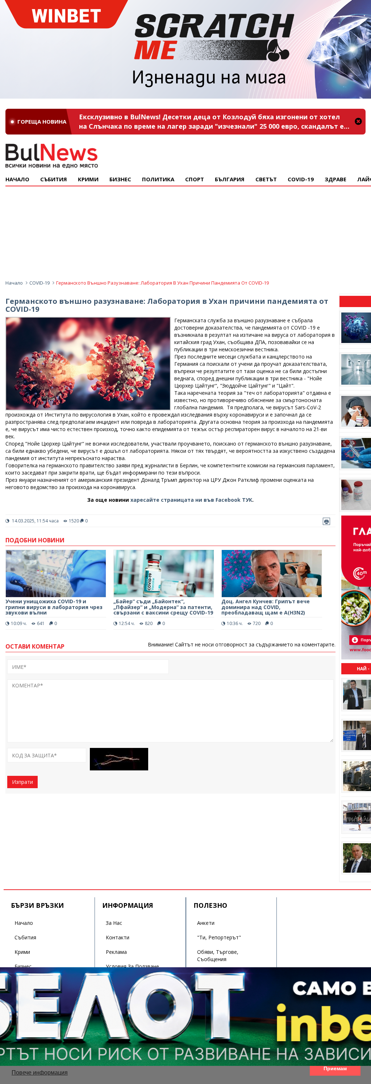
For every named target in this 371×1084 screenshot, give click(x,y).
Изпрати (22, 781)
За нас (114, 922)
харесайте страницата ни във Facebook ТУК (191, 499)
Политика (158, 179)
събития (53, 179)
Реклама (116, 951)
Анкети (205, 922)
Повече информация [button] (40, 1072)
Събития (25, 937)
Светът (266, 179)
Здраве (335, 179)
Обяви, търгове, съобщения (217, 955)
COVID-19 (301, 179)
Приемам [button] (335, 1068)
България (230, 179)
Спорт (194, 179)
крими (88, 179)
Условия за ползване (132, 966)
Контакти (117, 937)
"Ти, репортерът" (219, 937)
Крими (22, 951)
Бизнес (120, 179)
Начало (17, 179)
